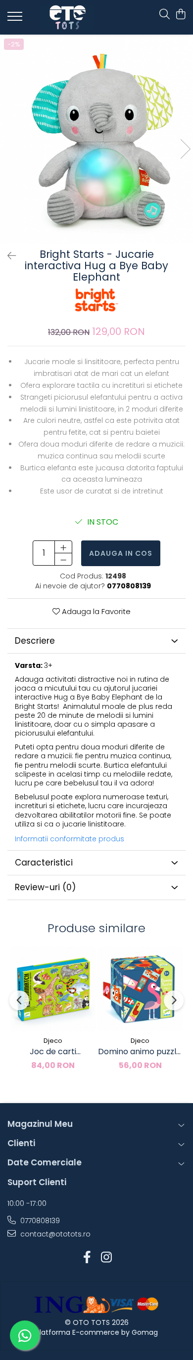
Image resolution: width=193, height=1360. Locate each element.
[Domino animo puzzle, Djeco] (140, 989)
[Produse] (16, 19)
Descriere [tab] (35, 641)
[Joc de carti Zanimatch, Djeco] (53, 989)
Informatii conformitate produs (69, 838)
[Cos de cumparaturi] (180, 15)
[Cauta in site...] (164, 15)
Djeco (53, 1040)
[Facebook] (87, 1258)
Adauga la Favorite (95, 611)
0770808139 (39, 1221)
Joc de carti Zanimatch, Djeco (53, 1052)
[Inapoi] (7, 256)
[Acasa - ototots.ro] (66, 17)
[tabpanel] (96, 139)
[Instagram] (106, 1258)
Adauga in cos (120, 553)
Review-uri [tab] (45, 887)
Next (185, 149)
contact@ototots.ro (54, 1234)
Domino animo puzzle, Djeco (140, 1052)
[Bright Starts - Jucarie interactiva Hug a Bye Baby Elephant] (96, 139)
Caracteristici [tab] (44, 862)
